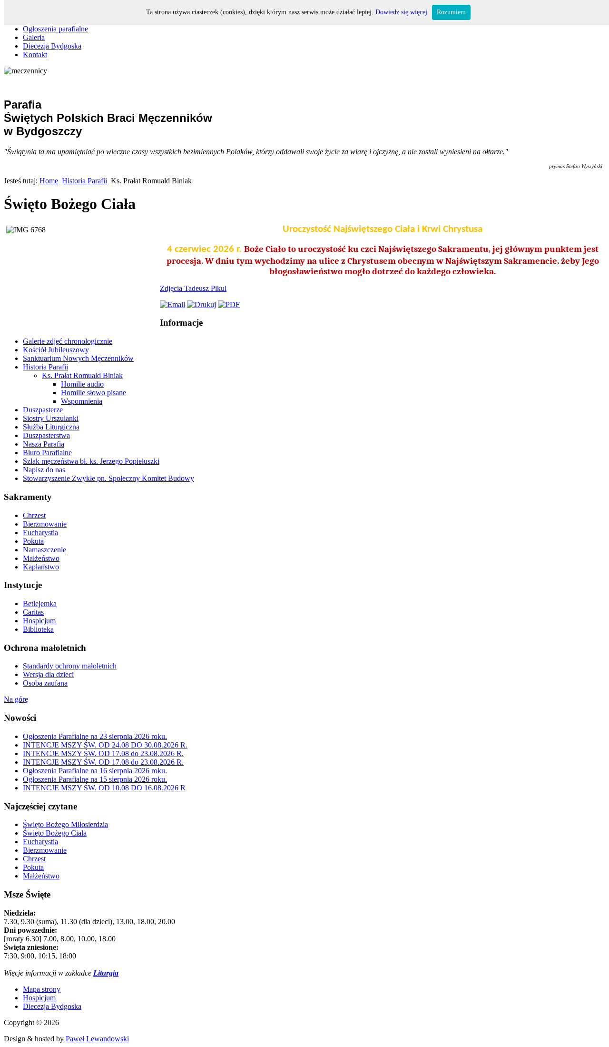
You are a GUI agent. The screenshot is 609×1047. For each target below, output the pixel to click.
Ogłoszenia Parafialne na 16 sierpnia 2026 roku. (95, 771)
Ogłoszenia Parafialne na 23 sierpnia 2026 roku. (95, 736)
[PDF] (229, 304)
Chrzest (34, 859)
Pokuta (33, 867)
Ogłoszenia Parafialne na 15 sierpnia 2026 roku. (95, 779)
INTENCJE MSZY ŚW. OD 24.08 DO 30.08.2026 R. (105, 745)
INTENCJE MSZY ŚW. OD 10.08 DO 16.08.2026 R (104, 788)
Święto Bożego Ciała (55, 833)
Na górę (16, 699)
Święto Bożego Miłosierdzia (65, 824)
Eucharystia (40, 842)
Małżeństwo (41, 876)
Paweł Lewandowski (97, 1039)
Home (48, 181)
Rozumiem (451, 12)
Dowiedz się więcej (401, 12)
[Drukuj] (201, 304)
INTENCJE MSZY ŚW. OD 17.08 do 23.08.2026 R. (103, 753)
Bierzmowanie (45, 850)
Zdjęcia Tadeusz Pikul (193, 288)
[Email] (172, 304)
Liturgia (105, 973)
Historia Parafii (84, 181)
